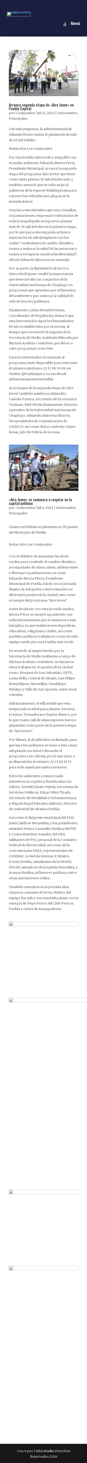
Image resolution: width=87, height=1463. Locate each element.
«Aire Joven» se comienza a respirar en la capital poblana (40, 501)
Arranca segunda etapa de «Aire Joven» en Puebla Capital (41, 106)
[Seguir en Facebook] (27, 5)
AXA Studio (45, 1451)
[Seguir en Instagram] (38, 5)
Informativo (67, 113)
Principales (18, 118)
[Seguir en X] (49, 5)
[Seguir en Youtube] (59, 5)
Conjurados (25, 113)
